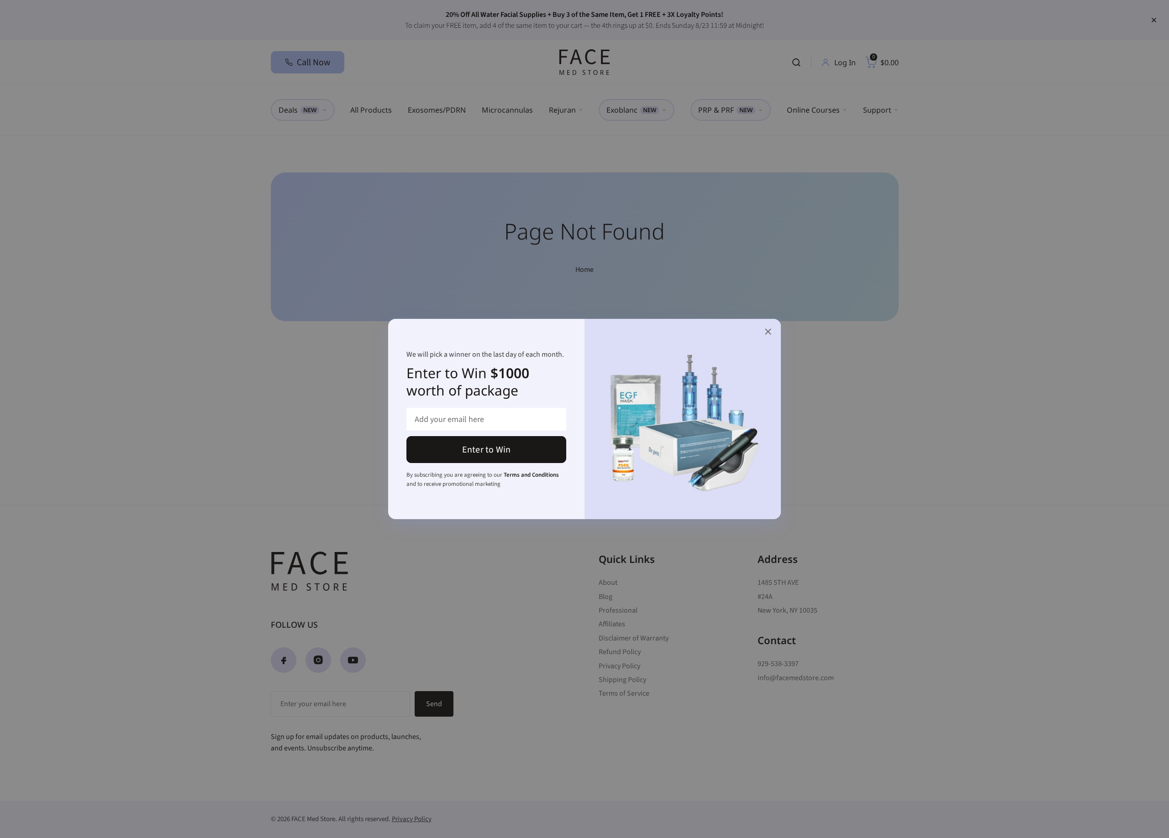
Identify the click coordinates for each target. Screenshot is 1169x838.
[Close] (768, 331)
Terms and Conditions (531, 475)
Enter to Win (486, 449)
